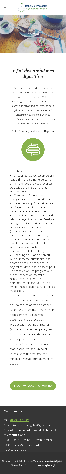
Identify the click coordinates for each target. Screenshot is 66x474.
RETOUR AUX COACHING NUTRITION (33, 385)
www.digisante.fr (46, 465)
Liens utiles (16, 465)
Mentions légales (53, 460)
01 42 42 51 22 (19, 420)
